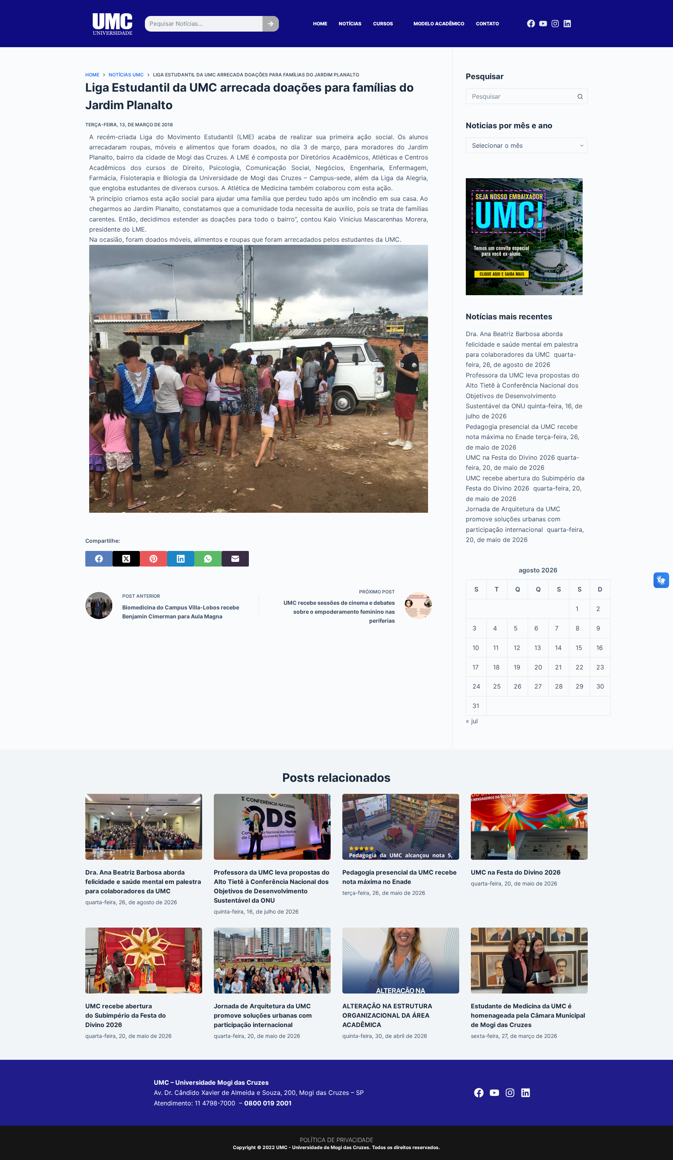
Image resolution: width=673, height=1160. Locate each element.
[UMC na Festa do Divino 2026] (529, 827)
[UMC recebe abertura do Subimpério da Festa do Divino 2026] (143, 961)
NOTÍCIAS (350, 24)
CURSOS (383, 24)
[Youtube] (543, 23)
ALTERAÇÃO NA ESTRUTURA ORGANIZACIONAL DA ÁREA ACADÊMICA (387, 1015)
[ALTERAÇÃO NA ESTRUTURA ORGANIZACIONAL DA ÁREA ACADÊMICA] (400, 961)
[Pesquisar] (271, 24)
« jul (472, 721)
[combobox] (519, 96)
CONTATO (487, 24)
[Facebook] (531, 23)
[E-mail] (235, 559)
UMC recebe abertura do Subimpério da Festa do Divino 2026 (125, 1015)
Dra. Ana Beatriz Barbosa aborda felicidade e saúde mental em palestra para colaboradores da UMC (522, 344)
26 (517, 686)
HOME (320, 24)
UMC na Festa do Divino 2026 (510, 457)
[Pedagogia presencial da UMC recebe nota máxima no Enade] (400, 827)
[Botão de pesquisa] (580, 96)
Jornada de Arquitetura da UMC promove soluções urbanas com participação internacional (513, 519)
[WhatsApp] (208, 559)
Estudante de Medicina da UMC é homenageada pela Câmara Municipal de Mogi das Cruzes (528, 1015)
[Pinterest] (153, 559)
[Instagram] (555, 23)
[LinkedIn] (180, 559)
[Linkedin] (567, 23)
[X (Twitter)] (126, 559)
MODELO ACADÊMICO (439, 24)
